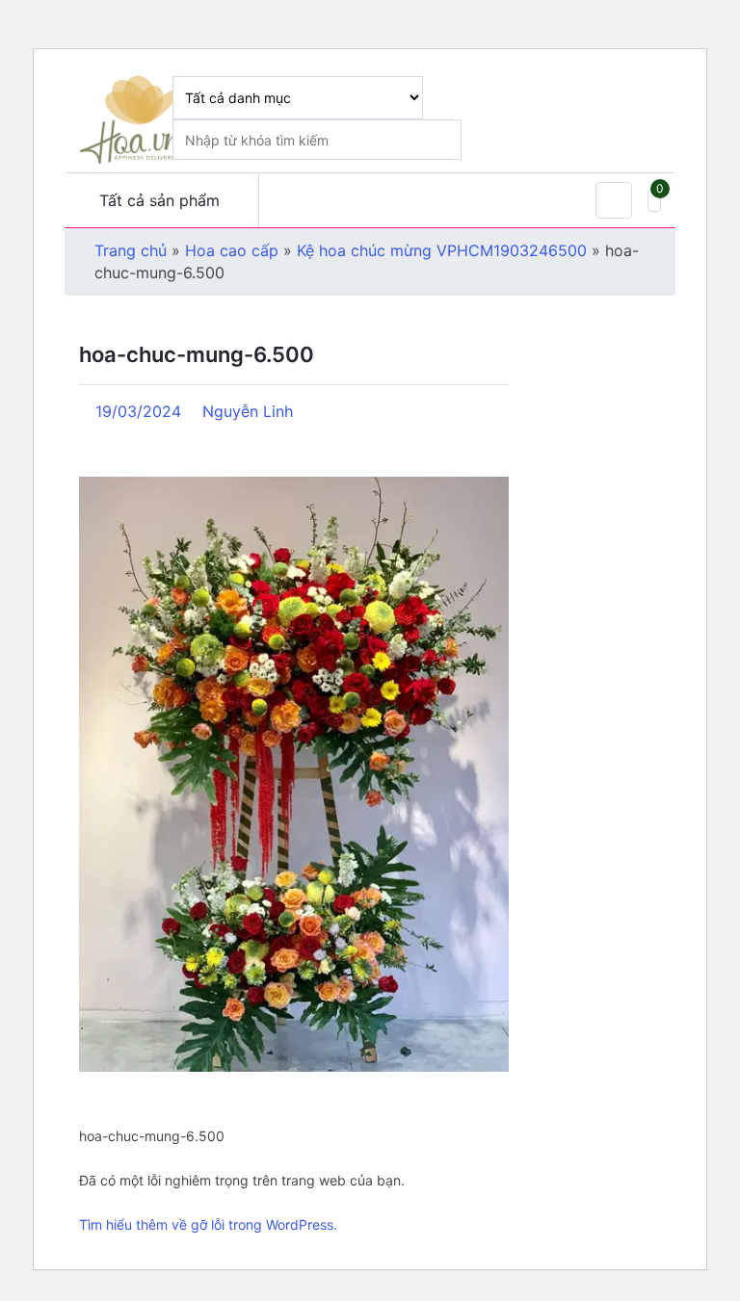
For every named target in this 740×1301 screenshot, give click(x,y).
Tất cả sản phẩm (159, 200)
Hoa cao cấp (231, 250)
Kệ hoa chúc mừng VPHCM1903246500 (442, 250)
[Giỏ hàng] (654, 200)
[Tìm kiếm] (639, 96)
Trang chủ (130, 250)
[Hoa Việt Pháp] (133, 118)
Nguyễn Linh (247, 411)
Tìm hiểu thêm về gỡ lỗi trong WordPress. (208, 1224)
